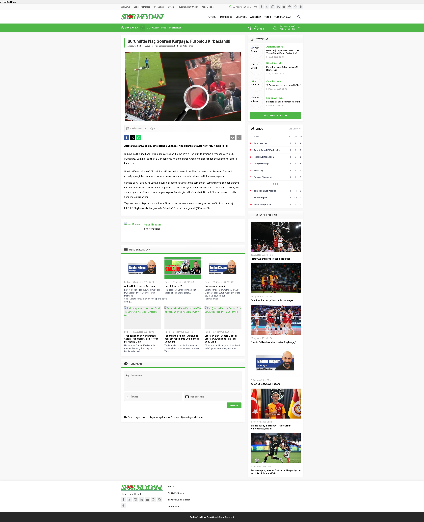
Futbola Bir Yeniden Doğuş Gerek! (283, 101)
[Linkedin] (278, 6)
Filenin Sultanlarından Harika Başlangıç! (273, 342)
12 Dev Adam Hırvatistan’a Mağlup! (163, 27)
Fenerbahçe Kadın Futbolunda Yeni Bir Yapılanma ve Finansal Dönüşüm (181, 338)
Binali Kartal (273, 63)
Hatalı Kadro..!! (173, 285)
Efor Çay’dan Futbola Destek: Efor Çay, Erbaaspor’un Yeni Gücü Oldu (221, 338)
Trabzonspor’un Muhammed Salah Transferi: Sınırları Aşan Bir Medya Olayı (141, 338)
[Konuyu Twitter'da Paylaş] (132, 137)
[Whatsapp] (295, 6)
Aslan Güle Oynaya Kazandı (139, 285)
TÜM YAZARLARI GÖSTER (275, 115)
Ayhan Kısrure (274, 46)
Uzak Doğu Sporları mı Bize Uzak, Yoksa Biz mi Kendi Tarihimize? (283, 51)
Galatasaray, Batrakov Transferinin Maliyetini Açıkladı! (271, 427)
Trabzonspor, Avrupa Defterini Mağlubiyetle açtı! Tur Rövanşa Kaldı (276, 472)
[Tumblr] (300, 6)
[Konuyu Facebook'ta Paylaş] (126, 137)
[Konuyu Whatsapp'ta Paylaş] (138, 137)
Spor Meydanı (152, 224)
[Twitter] (267, 6)
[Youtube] (284, 6)
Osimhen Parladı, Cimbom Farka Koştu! (272, 300)
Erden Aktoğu (274, 97)
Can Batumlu (274, 81)
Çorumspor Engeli (215, 285)
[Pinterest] (289, 6)
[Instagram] (272, 6)
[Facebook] (261, 6)
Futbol (140, 46)
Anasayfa (132, 46)
